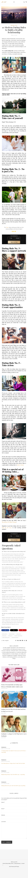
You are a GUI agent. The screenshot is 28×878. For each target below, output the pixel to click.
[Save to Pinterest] (23, 630)
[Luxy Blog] (4, 2)
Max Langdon (6, 640)
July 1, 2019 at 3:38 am (5, 772)
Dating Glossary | (17, 863)
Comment (3, 821)
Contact (22, 863)
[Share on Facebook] (5, 630)
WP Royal (17, 866)
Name (3, 802)
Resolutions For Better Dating (9, 522)
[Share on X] (14, 630)
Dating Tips (14, 25)
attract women (20, 465)
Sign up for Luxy (7, 527)
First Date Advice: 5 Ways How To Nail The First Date (13, 763)
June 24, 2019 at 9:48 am (5, 761)
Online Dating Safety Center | (8, 863)
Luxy (7, 227)
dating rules (18, 634)
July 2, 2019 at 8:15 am (5, 783)
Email (3, 808)
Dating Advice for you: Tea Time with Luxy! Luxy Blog (13, 785)
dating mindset (11, 634)
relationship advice (15, 637)
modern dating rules (6, 637)
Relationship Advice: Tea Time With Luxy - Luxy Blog (13, 774)
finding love (10, 635)
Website (3, 815)
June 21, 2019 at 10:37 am (5, 748)
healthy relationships (18, 635)
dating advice (4, 634)
